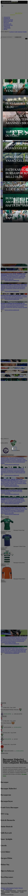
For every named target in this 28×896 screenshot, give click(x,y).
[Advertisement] (14, 230)
